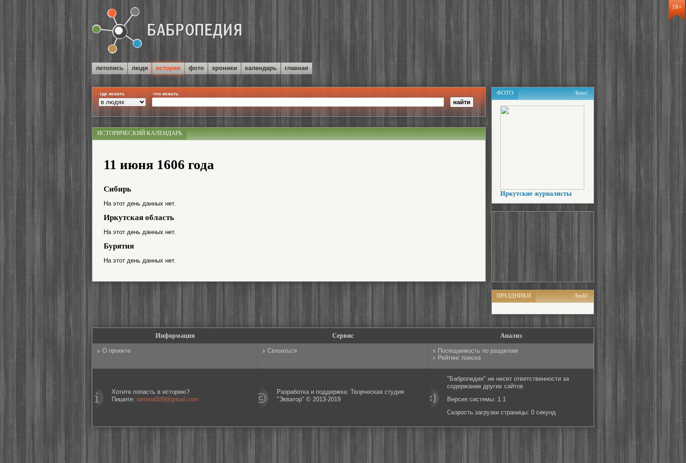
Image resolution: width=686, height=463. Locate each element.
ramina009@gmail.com (168, 399)
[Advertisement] (485, 32)
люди (140, 67)
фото (196, 67)
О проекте (116, 350)
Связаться (282, 350)
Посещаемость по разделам (478, 350)
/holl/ (581, 295)
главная (296, 67)
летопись (110, 67)
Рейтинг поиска (459, 357)
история (168, 67)
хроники (224, 67)
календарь (261, 67)
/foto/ (581, 92)
